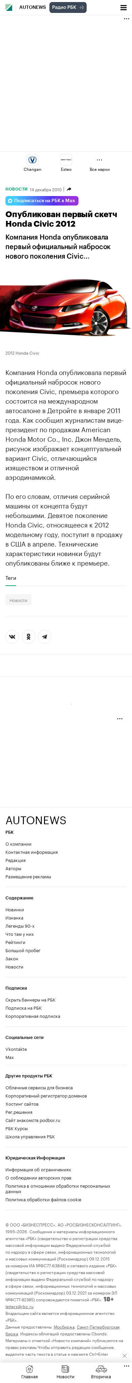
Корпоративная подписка (32, 1015)
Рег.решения (18, 1111)
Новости (16, 189)
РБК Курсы (16, 1127)
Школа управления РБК (30, 1136)
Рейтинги (15, 941)
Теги (10, 577)
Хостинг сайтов (22, 1103)
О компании (18, 843)
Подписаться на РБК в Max (44, 200)
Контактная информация (31, 851)
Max (9, 1056)
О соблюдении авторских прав (38, 1177)
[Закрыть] (124, 1356)
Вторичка (101, 1375)
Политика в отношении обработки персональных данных (57, 1188)
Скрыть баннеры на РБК (30, 999)
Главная (29, 1375)
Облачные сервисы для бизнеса (39, 1087)
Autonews (32, 7)
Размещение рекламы (28, 876)
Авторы (13, 867)
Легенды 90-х (20, 925)
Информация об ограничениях (38, 1169)
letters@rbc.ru (19, 1306)
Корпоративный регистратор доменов (46, 1095)
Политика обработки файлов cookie (43, 1198)
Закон (11, 958)
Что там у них (19, 933)
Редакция (15, 859)
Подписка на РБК (23, 1007)
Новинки (14, 909)
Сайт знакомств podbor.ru (32, 1119)
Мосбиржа (64, 1326)
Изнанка (14, 917)
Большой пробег (23, 949)
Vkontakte (16, 1048)
